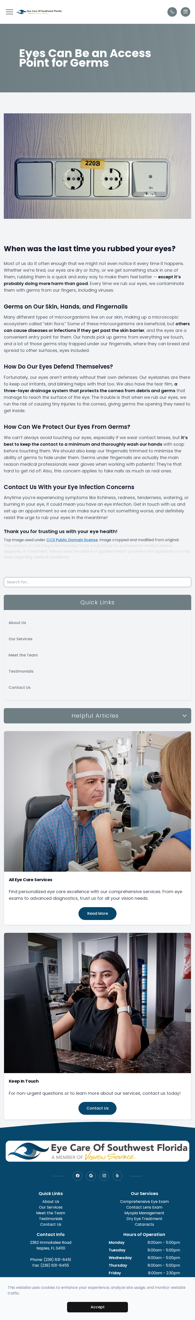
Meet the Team (23, 655)
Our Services (21, 639)
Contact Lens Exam (144, 1207)
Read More (97, 913)
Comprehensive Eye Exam (144, 1201)
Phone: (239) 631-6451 (50, 1259)
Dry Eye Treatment (144, 1218)
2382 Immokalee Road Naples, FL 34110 (50, 1245)
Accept (98, 1307)
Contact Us (20, 687)
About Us (17, 622)
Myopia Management (144, 1213)
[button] (9, 11)
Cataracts (144, 1224)
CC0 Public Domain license (72, 540)
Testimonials (21, 671)
